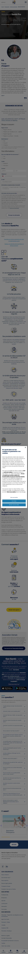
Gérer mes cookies (14, 497)
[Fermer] (25, 447)
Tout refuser (14, 501)
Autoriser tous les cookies (14, 504)
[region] (14, 477)
